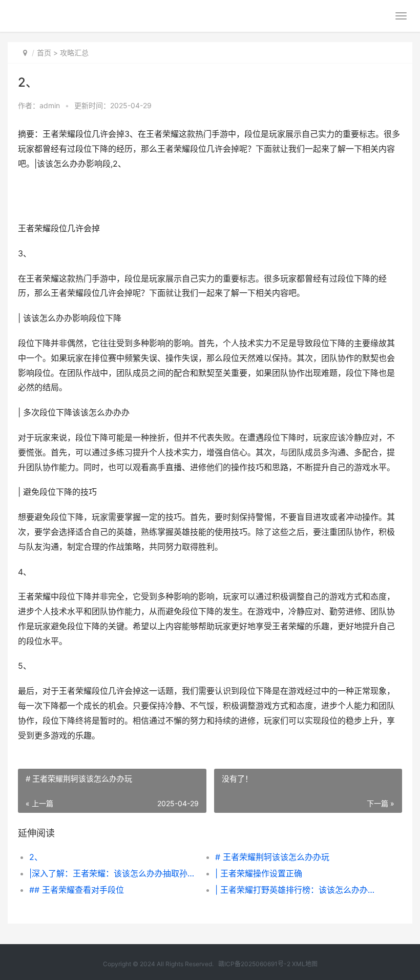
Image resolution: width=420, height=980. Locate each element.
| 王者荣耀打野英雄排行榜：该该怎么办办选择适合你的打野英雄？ (299, 890)
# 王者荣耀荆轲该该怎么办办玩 (272, 857)
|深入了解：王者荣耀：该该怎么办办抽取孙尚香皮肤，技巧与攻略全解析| (113, 873)
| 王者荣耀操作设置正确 (258, 873)
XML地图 (305, 964)
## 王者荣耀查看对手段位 (76, 890)
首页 (44, 52)
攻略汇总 (74, 52)
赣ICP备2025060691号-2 (254, 964)
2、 (36, 857)
